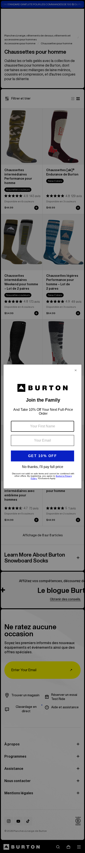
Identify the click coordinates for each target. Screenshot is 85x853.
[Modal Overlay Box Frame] (42, 426)
